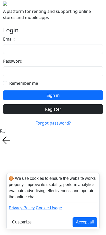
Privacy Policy (22, 208)
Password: (13, 61)
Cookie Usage (49, 208)
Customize (22, 222)
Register (53, 109)
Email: (9, 39)
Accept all (85, 222)
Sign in (53, 95)
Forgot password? (53, 123)
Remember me (23, 83)
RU (3, 131)
